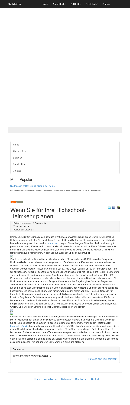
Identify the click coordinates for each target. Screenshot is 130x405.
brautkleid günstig (19, 325)
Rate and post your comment (102, 358)
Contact (106, 4)
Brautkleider (92, 4)
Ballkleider (14, 4)
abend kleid (53, 243)
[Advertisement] (12, 90)
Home (45, 4)
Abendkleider (59, 4)
